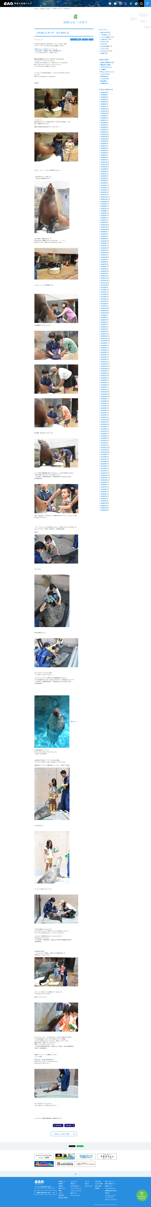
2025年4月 (104, 127)
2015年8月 (104, 345)
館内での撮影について (110, 1183)
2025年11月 (104, 111)
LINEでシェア (80, 1146)
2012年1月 (104, 445)
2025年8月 (104, 118)
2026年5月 (104, 97)
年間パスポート (62, 1188)
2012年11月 (104, 422)
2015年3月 (104, 357)
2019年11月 (104, 227)
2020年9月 (104, 204)
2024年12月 (104, 134)
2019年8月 (104, 234)
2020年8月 (104, 206)
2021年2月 (104, 192)
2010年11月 (104, 477)
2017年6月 (104, 294)
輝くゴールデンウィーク (107, 72)
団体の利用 (61, 1195)
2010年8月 (104, 484)
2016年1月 (104, 334)
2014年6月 (104, 378)
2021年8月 (104, 183)
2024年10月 (104, 139)
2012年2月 (104, 443)
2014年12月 (104, 364)
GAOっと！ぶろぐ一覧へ (62, 1134)
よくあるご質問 (98, 1183)
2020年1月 (104, 222)
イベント (87, 1181)
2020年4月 (104, 215)
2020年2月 (104, 220)
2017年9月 (104, 287)
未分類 (102, 53)
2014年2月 (104, 387)
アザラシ (84, 39)
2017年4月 (104, 299)
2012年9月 (104, 426)
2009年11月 (104, 505)
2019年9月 (104, 231)
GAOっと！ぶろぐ (45, 8)
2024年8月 (104, 143)
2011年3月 (104, 468)
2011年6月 (104, 461)
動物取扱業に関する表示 (111, 1190)
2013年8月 (104, 401)
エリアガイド (74, 1181)
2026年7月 (104, 92)
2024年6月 (104, 148)
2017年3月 (104, 301)
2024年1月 (104, 159)
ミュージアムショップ (76, 1188)
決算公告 (107, 1193)
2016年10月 (104, 313)
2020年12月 (104, 197)
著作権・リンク (108, 1186)
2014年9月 (104, 371)
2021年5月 (104, 185)
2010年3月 (104, 496)
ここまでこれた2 (105, 74)
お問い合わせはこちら (44, 1192)
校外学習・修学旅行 (63, 1197)
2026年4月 (104, 99)
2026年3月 (104, 101)
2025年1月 (104, 132)
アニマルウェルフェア (110, 1188)
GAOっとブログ (88, 1186)
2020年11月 (104, 199)
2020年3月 (104, 218)
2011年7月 (104, 459)
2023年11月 (104, 164)
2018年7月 (104, 264)
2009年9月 (104, 510)
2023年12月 (104, 162)
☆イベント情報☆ (76, 39)
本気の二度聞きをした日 (107, 62)
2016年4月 (104, 327)
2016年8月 (104, 317)
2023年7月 (104, 173)
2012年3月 (104, 440)
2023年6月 (104, 176)
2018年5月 (104, 269)
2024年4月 (104, 152)
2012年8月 (104, 429)
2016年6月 (104, 322)
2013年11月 (104, 394)
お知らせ (87, 1183)
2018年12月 (104, 252)
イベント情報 (38, 1056)
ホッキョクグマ (105, 51)
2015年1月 (104, 361)
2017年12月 (104, 280)
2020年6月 (104, 211)
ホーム (36, 8)
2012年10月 (104, 424)
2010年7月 (104, 487)
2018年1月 (104, 278)
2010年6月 (104, 489)
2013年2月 (104, 415)
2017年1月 (104, 306)
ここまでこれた (105, 78)
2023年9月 (104, 169)
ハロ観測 (103, 69)
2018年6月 (104, 266)
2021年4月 (104, 187)
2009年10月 (104, 508)
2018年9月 (104, 259)
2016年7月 (104, 320)
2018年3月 (104, 273)
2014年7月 (104, 375)
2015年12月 (104, 336)
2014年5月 (104, 380)
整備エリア (73, 1183)
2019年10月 (104, 229)
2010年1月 (104, 501)
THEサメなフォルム (106, 67)
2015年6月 (104, 350)
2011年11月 (104, 450)
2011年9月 (104, 454)
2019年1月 (104, 250)
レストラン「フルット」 (76, 1190)
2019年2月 (104, 248)
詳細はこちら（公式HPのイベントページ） (46, 49)
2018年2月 (104, 276)
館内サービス (74, 1193)
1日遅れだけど (105, 83)
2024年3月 (104, 155)
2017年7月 (104, 292)
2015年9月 (104, 343)
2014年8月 (104, 373)
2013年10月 (104, 396)
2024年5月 (104, 150)
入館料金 (60, 1186)
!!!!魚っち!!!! (104, 32)
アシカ (91, 39)
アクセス (60, 1193)
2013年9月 (104, 398)
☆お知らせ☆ (104, 39)
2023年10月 (104, 166)
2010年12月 (104, 475)
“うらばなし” (104, 35)
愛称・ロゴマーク (109, 1181)
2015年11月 (104, 338)
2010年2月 (104, 498)
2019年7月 (104, 236)
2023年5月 (104, 178)
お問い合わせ (98, 1181)
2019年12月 (104, 224)
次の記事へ (69, 1125)
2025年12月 (104, 108)
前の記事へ (59, 1125)
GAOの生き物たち (75, 1186)
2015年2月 (104, 359)
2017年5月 (104, 296)
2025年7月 (104, 120)
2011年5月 (104, 463)
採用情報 (97, 1188)
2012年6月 (104, 433)
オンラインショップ (75, 1195)
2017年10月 (104, 285)
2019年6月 (104, 238)
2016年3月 (104, 329)
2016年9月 (104, 315)
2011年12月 (104, 447)
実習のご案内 (98, 1186)
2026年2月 (104, 104)
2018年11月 (104, 255)
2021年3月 (104, 190)
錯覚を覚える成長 (105, 65)
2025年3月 (104, 129)
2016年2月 (104, 331)
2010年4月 (104, 494)
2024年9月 (104, 141)
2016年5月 (104, 324)
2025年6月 (104, 122)
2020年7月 (104, 208)
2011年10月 (104, 452)
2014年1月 (104, 389)
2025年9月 (104, 115)
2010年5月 (104, 491)
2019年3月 (104, 245)
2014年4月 (104, 382)
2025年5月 (104, 125)
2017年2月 (104, 303)
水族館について (62, 1181)
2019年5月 (104, 241)
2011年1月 (104, 473)
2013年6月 (104, 405)
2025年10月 (104, 113)
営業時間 (60, 1183)
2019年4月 (104, 243)
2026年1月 (104, 106)
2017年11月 (104, 283)
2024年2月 (104, 157)
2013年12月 (104, 392)
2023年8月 (104, 171)
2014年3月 (104, 385)
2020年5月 (104, 213)
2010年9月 (104, 482)
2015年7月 (104, 347)
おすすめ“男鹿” (105, 46)
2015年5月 (104, 352)
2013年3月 (104, 412)
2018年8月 (104, 262)
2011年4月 (104, 466)
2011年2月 (104, 470)
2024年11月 (104, 136)
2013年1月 (104, 417)
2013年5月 (104, 408)
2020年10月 (104, 201)
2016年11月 (104, 310)
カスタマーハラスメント (111, 1199)
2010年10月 (104, 480)
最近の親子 (104, 81)
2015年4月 (104, 354)
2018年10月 (104, 257)
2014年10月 (104, 368)
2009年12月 (104, 503)
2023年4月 (104, 180)
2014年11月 (104, 366)
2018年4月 (104, 271)
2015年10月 (104, 340)
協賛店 (60, 1190)
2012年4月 (104, 438)
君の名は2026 (104, 76)
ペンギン (103, 48)
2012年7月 (104, 431)
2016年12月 (104, 308)
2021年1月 (104, 194)
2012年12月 (104, 419)
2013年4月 (104, 410)
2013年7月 (104, 403)
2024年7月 (104, 146)
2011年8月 (104, 457)
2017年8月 (104, 289)
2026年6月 (104, 94)
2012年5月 (104, 436)
